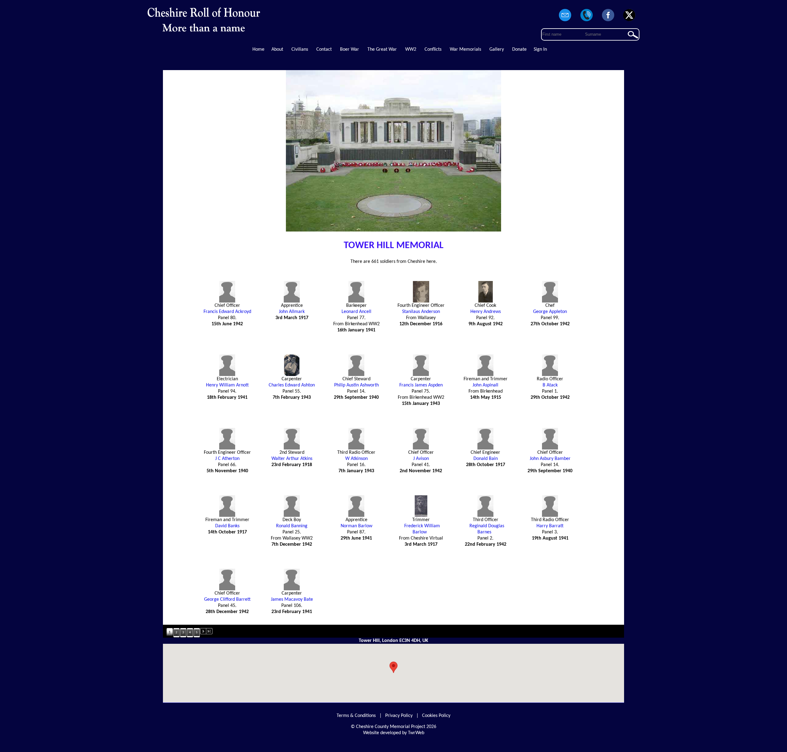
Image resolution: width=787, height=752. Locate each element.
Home (258, 49)
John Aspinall (485, 385)
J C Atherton (227, 458)
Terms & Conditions (356, 715)
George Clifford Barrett (227, 599)
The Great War (382, 49)
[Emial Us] (565, 21)
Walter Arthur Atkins (291, 458)
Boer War (349, 49)
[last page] (209, 631)
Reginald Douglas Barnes (486, 529)
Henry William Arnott (227, 385)
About (277, 49)
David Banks (227, 526)
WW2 (410, 49)
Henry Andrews (485, 311)
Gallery (496, 49)
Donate (519, 49)
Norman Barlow (356, 526)
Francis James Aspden (421, 385)
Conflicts (433, 49)
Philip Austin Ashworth (356, 385)
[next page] (203, 631)
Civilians (299, 49)
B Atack (550, 385)
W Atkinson (356, 458)
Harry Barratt (550, 526)
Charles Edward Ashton (292, 385)
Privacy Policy (399, 715)
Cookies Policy (436, 715)
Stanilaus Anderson (421, 311)
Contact (324, 49)
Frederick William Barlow (422, 529)
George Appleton (550, 311)
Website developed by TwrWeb (393, 732)
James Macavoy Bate (292, 599)
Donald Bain (485, 458)
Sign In (540, 49)
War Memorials (465, 49)
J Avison (421, 458)
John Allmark (292, 311)
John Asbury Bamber (550, 458)
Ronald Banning (291, 526)
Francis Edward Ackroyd (227, 311)
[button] (393, 667)
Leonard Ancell (356, 311)
